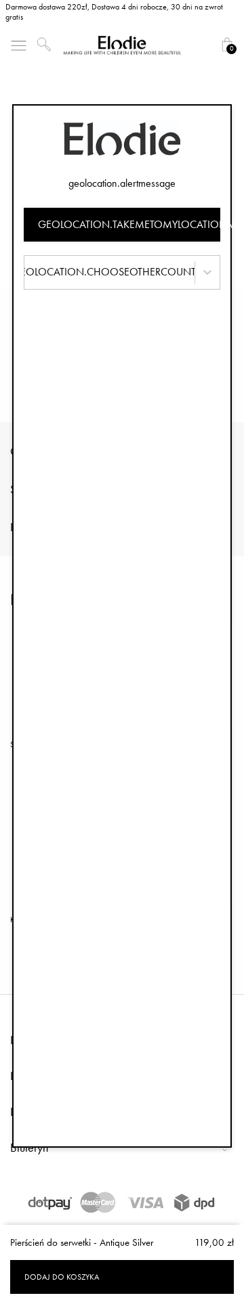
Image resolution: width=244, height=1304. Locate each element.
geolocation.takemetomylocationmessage (129, 224)
